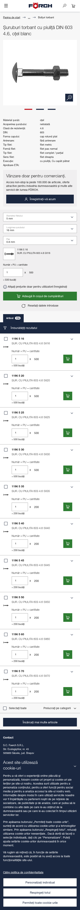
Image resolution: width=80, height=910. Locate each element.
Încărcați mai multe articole (40, 722)
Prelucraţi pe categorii (57, 708)
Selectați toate (18, 708)
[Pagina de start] (40, 6)
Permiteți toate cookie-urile (40, 902)
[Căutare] (66, 5)
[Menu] (6, 6)
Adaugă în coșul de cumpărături (42, 296)
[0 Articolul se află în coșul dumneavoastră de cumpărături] (73, 6)
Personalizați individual (40, 882)
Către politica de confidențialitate (23, 872)
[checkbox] (6, 339)
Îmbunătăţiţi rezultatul (23, 328)
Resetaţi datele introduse (42, 305)
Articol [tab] (13, 318)
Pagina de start (11, 17)
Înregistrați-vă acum (42, 199)
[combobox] (41, 218)
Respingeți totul (40, 892)
